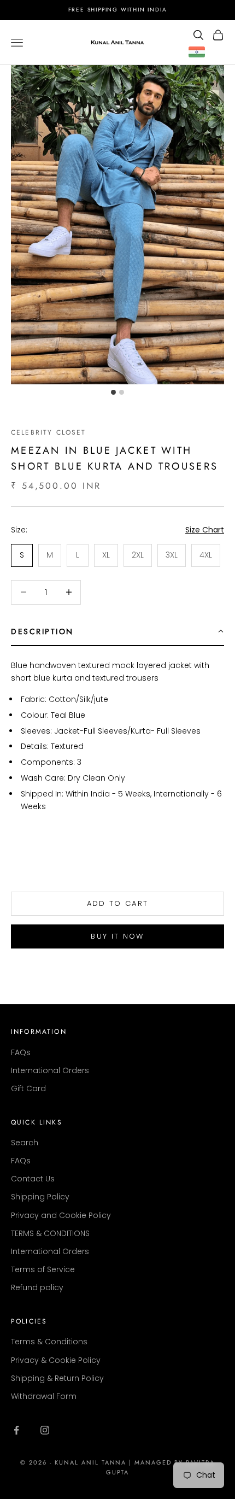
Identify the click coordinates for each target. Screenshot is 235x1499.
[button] (117, 632)
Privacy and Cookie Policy (61, 1215)
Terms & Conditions (49, 1341)
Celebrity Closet (48, 432)
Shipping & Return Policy (57, 1378)
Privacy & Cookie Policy (56, 1360)
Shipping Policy (40, 1196)
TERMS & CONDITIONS (50, 1233)
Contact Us (33, 1178)
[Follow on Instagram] (44, 1430)
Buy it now (117, 936)
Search (24, 1142)
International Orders (50, 1070)
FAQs (21, 1052)
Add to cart (118, 903)
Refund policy (37, 1287)
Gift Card (28, 1088)
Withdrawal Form (44, 1396)
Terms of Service (43, 1269)
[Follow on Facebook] (16, 1430)
